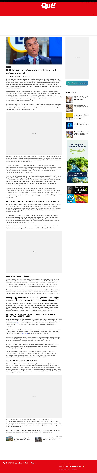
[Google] (94, 3)
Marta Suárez (10, 76)
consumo (16, 323)
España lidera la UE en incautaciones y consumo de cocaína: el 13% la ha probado (81, 107)
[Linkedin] (34, 447)
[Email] (37, 447)
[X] (90, 3)
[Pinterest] (24, 447)
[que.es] (48, 6)
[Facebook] (81, 3)
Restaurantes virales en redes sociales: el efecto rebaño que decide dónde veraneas (81, 133)
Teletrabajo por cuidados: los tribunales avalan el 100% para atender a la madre (81, 98)
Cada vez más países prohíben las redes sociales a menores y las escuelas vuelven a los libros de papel (81, 116)
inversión (25, 333)
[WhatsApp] (27, 447)
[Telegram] (86, 3)
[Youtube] (92, 3)
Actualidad (8, 66)
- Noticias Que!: (10, 0)
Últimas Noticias (3, 0)
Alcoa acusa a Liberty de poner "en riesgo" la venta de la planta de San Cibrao (22, 439)
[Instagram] (82, 3)
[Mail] (84, 3)
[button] (93, 14)
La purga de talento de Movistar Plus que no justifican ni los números (81, 124)
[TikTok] (88, 3)
